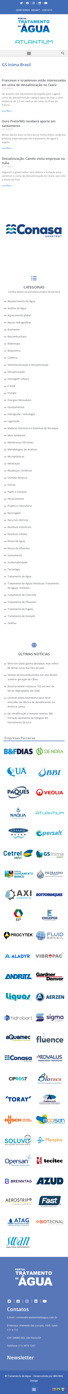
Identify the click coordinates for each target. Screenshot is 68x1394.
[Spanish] (63, 1389)
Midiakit (35, 10)
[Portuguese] (58, 1389)
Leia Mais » (7, 110)
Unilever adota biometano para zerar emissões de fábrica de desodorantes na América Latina (31, 702)
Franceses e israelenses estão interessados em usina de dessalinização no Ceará (34, 82)
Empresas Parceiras (19, 738)
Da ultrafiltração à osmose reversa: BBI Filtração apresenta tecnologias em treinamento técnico (30, 718)
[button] (2, 42)
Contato (47, 10)
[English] (54, 1389)
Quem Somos (23, 10)
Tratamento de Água (19, 1376)
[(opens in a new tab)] (34, 42)
